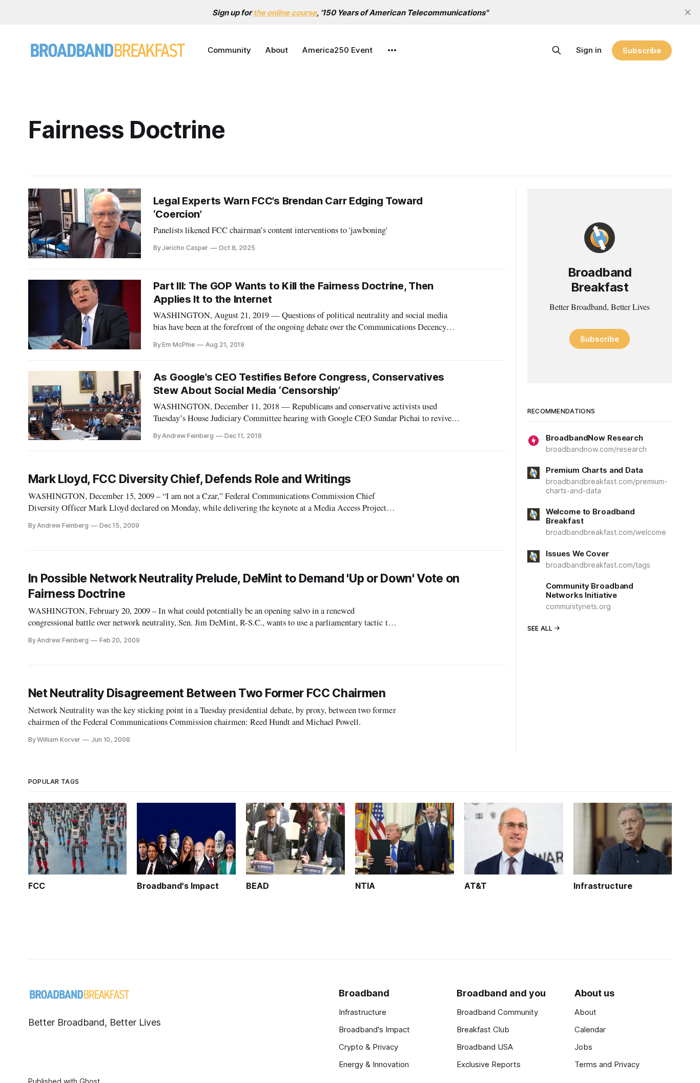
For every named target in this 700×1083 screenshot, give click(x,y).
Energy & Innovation (374, 1064)
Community (229, 50)
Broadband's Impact (374, 1029)
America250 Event (337, 50)
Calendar (590, 1029)
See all (540, 628)
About (276, 50)
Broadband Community (497, 1012)
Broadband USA (485, 1047)
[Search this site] (556, 50)
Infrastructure (362, 1012)
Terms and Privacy (607, 1064)
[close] (688, 12)
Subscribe (642, 50)
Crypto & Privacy (368, 1047)
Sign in (589, 50)
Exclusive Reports (489, 1064)
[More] (392, 50)
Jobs (583, 1047)
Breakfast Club (483, 1029)
